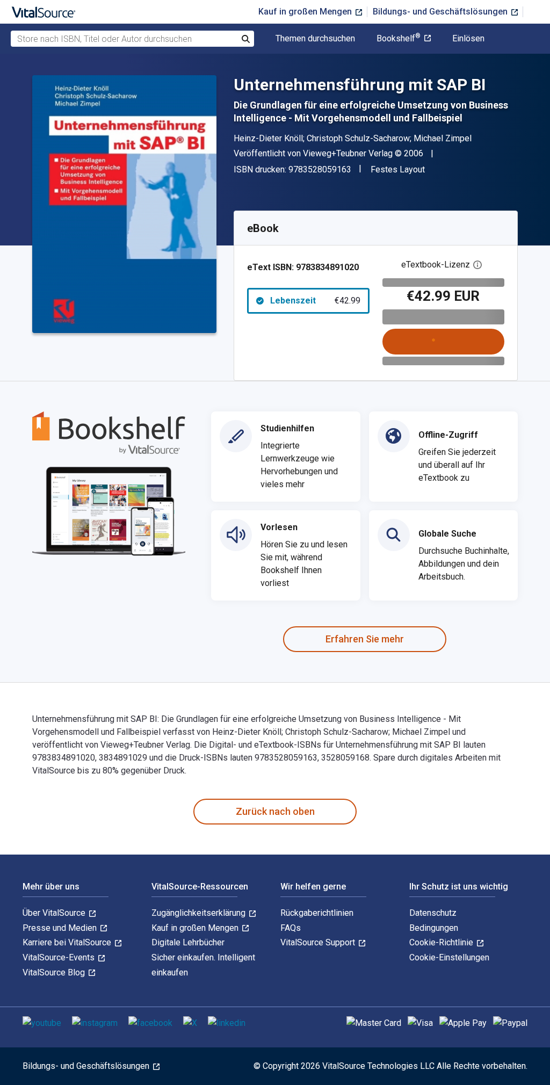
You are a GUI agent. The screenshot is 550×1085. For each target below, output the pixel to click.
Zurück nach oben (275, 811)
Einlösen (468, 38)
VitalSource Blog (55, 972)
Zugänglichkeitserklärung (199, 913)
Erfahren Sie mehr (364, 639)
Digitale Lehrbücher (188, 942)
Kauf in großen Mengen (306, 11)
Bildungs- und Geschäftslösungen (441, 11)
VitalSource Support (318, 942)
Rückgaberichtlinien (316, 913)
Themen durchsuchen (315, 38)
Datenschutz (433, 913)
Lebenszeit (315, 300)
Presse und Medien (61, 928)
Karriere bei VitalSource (68, 942)
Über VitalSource (55, 913)
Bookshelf (399, 38)
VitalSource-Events (60, 957)
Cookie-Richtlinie (442, 942)
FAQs (290, 928)
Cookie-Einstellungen (449, 957)
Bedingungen (433, 928)
